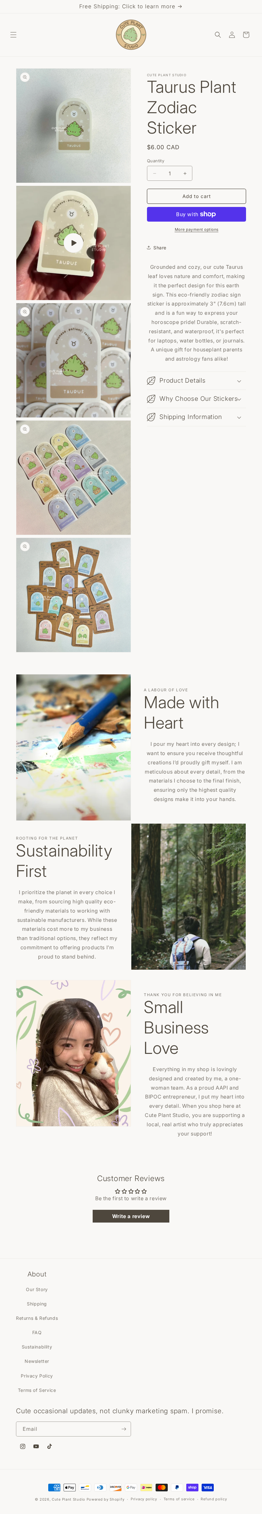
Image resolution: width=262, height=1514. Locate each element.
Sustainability (37, 1346)
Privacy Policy (37, 1375)
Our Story (37, 1289)
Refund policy (214, 1499)
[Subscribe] (124, 1429)
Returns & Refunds (37, 1318)
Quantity (155, 160)
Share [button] (159, 247)
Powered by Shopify (106, 1499)
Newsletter (37, 1361)
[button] (13, 35)
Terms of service (179, 1499)
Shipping (37, 1303)
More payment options (197, 229)
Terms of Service (37, 1390)
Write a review (131, 1216)
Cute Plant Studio (68, 1499)
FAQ (37, 1332)
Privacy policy (144, 1499)
